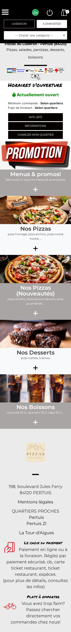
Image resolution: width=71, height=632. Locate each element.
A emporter (52, 24)
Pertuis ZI (37, 523)
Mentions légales (35, 502)
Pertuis (36, 517)
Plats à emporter (43, 596)
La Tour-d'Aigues (36, 532)
